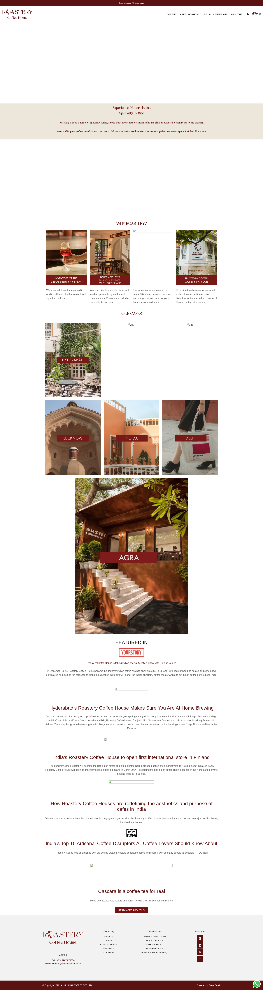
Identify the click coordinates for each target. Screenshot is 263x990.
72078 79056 (68, 960)
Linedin (200, 945)
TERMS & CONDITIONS (154, 936)
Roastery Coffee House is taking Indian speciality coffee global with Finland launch (131, 663)
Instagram (200, 952)
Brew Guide (108, 948)
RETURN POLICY (154, 948)
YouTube (200, 959)
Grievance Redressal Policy (154, 952)
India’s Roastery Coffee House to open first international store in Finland (131, 757)
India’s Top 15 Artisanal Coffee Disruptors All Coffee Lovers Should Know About (131, 843)
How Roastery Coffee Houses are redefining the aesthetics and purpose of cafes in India (131, 806)
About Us (236, 14)
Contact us (108, 952)
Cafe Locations (190, 14)
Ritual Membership (215, 14)
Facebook (200, 938)
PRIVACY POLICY (154, 940)
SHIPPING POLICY (154, 944)
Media (109, 940)
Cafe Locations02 (108, 944)
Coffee (171, 14)
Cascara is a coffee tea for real (131, 891)
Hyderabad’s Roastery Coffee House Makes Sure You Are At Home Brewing (131, 708)
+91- (59, 960)
